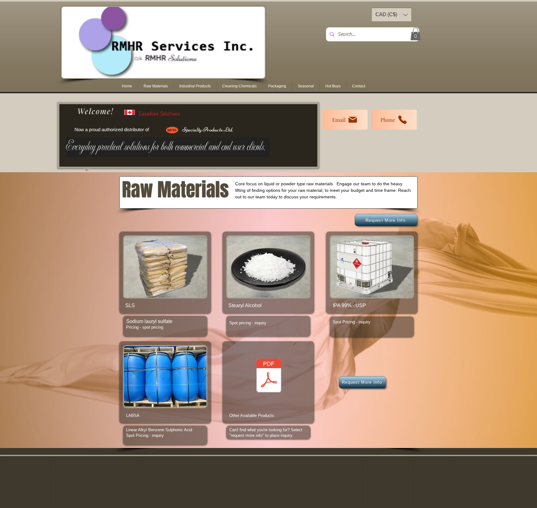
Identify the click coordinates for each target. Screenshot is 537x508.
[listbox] (391, 15)
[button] (155, 86)
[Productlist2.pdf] (269, 376)
